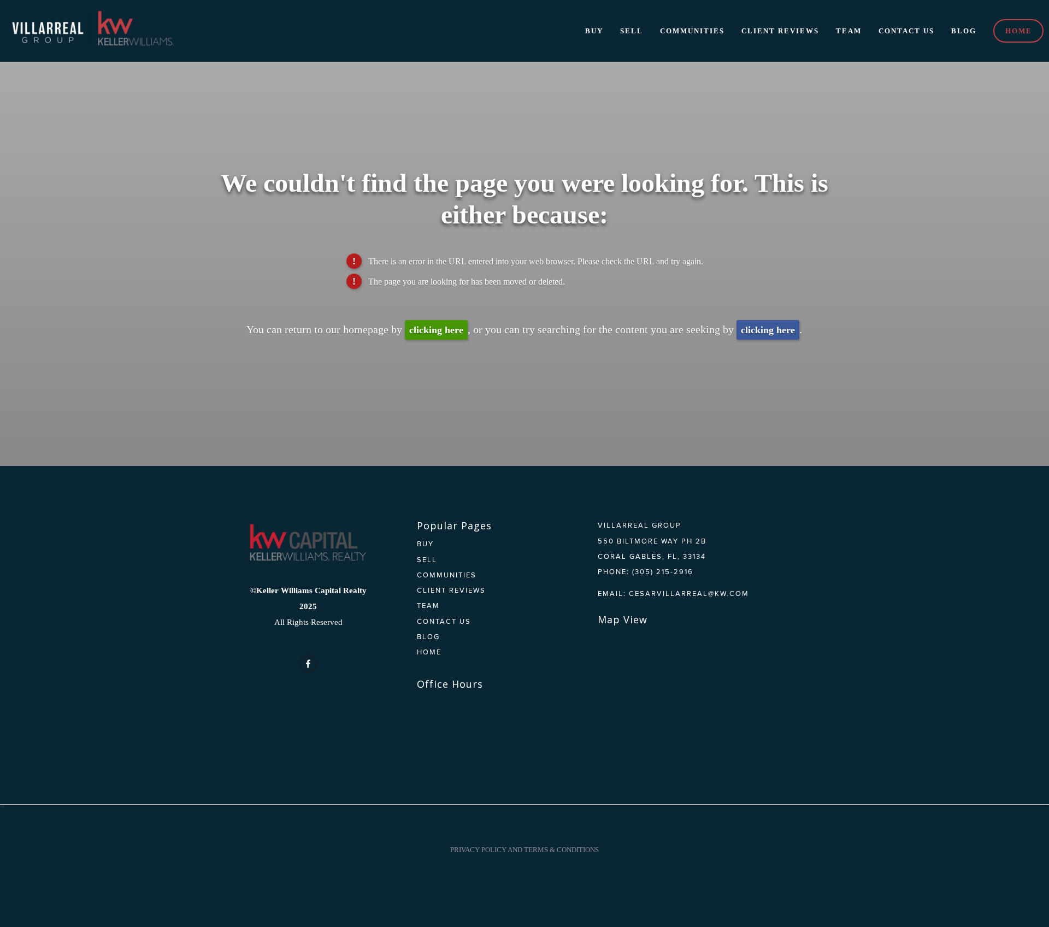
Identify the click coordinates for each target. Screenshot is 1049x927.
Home (1018, 31)
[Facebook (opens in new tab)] (308, 663)
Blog (963, 31)
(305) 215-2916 (662, 571)
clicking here (436, 329)
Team (849, 31)
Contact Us (906, 31)
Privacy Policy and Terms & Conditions (524, 850)
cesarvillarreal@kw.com (689, 593)
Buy (594, 31)
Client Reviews (780, 31)
